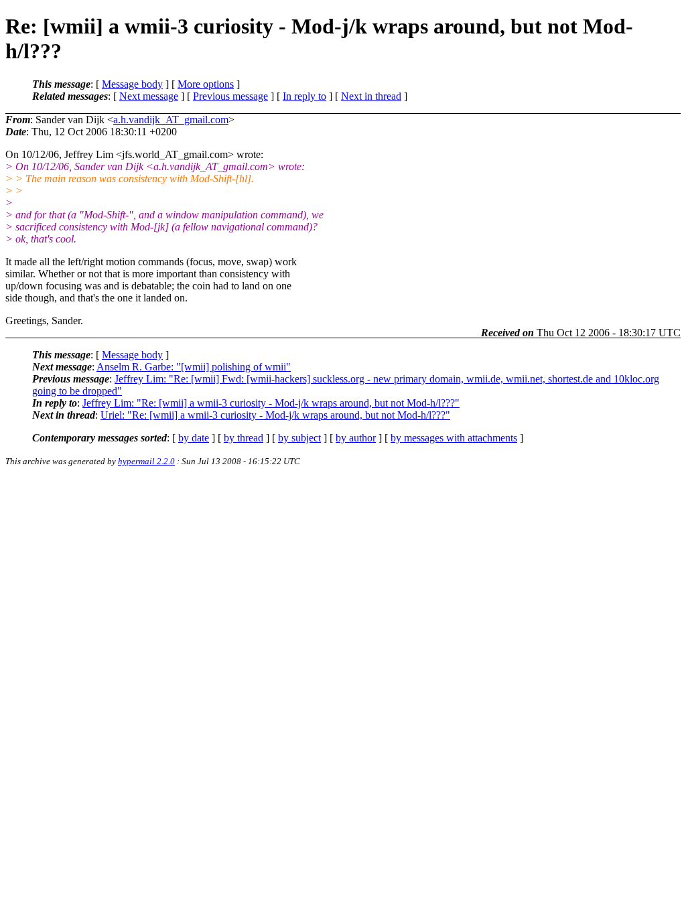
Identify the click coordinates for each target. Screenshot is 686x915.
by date (193, 437)
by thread (243, 437)
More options (206, 84)
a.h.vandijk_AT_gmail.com (170, 119)
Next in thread (371, 96)
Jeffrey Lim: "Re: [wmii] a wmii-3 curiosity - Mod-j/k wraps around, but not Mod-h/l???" (271, 403)
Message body (132, 84)
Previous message (230, 96)
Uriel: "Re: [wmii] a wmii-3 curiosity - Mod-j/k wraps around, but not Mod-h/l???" (275, 415)
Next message (148, 96)
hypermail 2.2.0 (146, 461)
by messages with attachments (454, 437)
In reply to (304, 96)
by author (356, 437)
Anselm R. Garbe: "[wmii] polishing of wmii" (193, 366)
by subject (299, 437)
